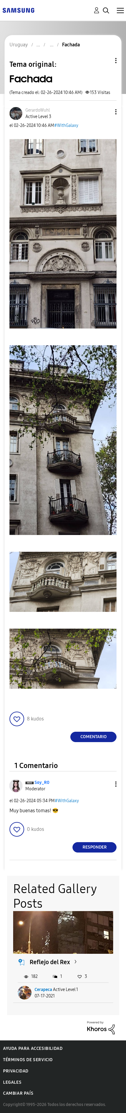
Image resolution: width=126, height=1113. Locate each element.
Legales (12, 1082)
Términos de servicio (28, 1059)
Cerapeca (43, 989)
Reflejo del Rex (50, 962)
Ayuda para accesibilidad (32, 1048)
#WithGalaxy (66, 125)
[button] (106, 112)
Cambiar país (18, 1093)
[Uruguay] (18, 10)
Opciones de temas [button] (105, 60)
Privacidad (15, 1071)
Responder (95, 847)
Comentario (93, 736)
